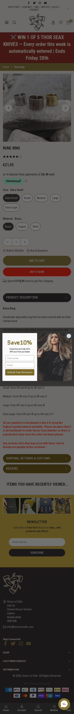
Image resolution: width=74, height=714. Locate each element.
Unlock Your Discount (19, 372)
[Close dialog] (69, 336)
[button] (64, 704)
